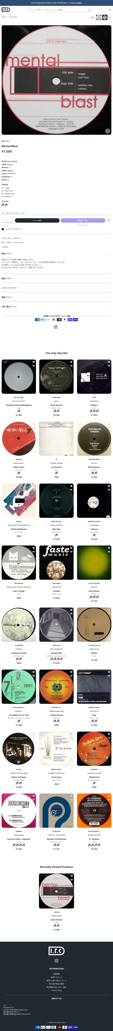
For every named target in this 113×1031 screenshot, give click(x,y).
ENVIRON (19, 459)
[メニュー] (110, 10)
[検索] (90, 10)
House (20, 470)
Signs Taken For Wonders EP (19, 525)
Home (4, 17)
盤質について (7, 297)
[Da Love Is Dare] (19, 376)
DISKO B (19, 769)
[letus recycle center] (6, 9)
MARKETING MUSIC (94, 521)
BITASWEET (94, 769)
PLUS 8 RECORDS (94, 583)
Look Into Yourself (94, 773)
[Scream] (94, 439)
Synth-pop (27, 718)
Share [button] (6, 247)
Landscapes (94, 525)
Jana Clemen (12, 161)
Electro (97, 532)
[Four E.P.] (94, 562)
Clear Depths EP (56, 649)
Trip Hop (58, 780)
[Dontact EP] (56, 562)
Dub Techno (17, 656)
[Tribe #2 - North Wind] (56, 810)
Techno (10, 170)
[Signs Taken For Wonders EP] (19, 501)
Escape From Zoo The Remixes (19, 587)
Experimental (57, 656)
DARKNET (19, 831)
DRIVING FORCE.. (94, 707)
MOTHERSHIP (18, 583)
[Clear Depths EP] (56, 624)
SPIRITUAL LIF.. (56, 707)
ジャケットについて (9, 288)
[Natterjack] (94, 376)
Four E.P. (94, 587)
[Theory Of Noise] (56, 501)
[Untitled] (19, 624)
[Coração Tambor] (56, 439)
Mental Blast (57, 916)
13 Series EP (94, 711)
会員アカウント (56, 977)
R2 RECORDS (56, 831)
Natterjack (94, 401)
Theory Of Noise (56, 525)
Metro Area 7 (19, 463)
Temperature (19, 835)
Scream (94, 463)
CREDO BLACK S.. (56, 521)
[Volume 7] (19, 687)
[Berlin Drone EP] (94, 810)
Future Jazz (97, 780)
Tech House (94, 470)
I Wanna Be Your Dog (19, 773)
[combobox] (60, 10)
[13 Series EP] (94, 687)
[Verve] (56, 376)
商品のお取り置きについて (56, 980)
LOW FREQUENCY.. (19, 707)
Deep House (11, 718)
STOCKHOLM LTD (94, 645)
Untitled (19, 649)
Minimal (54, 408)
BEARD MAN (56, 397)
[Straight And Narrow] (56, 749)
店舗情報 (56, 974)
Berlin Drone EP (94, 835)
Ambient (92, 532)
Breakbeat (16, 780)
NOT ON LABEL (19, 397)
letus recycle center (59, 1022)
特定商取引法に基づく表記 (56, 987)
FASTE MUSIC (56, 583)
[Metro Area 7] (19, 439)
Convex (10, 164)
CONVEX (56, 912)
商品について (7, 253)
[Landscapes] (94, 501)
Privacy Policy (56, 990)
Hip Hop (19, 408)
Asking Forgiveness (56, 711)
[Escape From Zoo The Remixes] (19, 562)
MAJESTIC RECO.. (56, 769)
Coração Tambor (56, 463)
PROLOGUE (56, 645)
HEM (94, 397)
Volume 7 (19, 711)
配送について (7, 278)
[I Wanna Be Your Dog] (19, 749)
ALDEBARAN (19, 645)
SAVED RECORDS (94, 459)
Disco (16, 470)
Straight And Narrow (56, 773)
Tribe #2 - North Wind (56, 835)
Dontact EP (56, 587)
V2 (56, 459)
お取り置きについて (9, 306)
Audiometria (94, 649)
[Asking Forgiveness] (56, 687)
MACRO (18, 521)
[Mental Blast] (56, 890)
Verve (56, 401)
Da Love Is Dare (19, 401)
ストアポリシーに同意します (13, 229)
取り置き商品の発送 (56, 984)
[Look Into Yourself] (94, 749)
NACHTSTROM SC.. (94, 831)
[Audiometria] (94, 624)
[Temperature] (19, 810)
